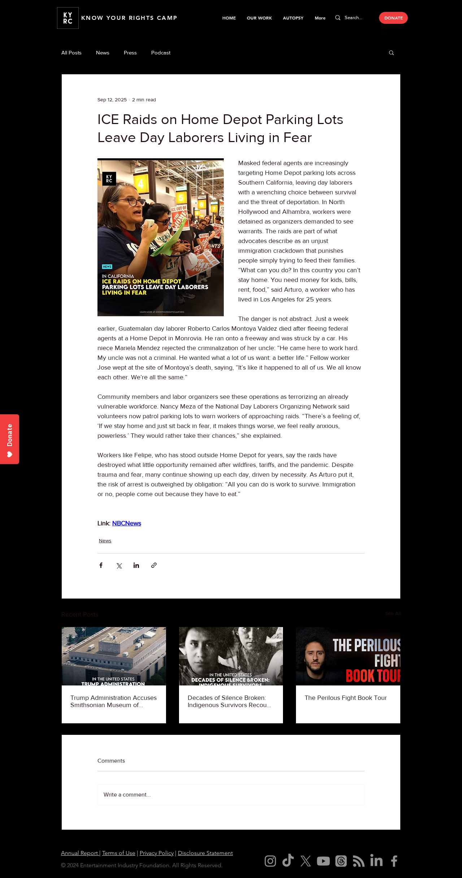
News (102, 52)
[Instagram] (270, 861)
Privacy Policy (157, 853)
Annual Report (80, 853)
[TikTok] (288, 861)
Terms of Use (118, 853)
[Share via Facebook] (100, 565)
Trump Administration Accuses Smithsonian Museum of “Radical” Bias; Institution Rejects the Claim (113, 701)
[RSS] (358, 861)
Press (130, 52)
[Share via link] (154, 565)
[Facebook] (394, 861)
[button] (259, 17)
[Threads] (341, 861)
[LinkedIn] (376, 861)
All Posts (71, 52)
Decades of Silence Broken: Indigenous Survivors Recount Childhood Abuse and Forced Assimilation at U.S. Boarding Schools (230, 701)
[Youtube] (323, 861)
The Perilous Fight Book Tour (346, 697)
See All (393, 613)
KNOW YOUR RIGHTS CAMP (129, 17)
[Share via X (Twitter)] (118, 565)
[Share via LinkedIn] (136, 565)
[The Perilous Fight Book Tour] (348, 656)
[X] (305, 861)
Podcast (160, 52)
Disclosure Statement (205, 853)
